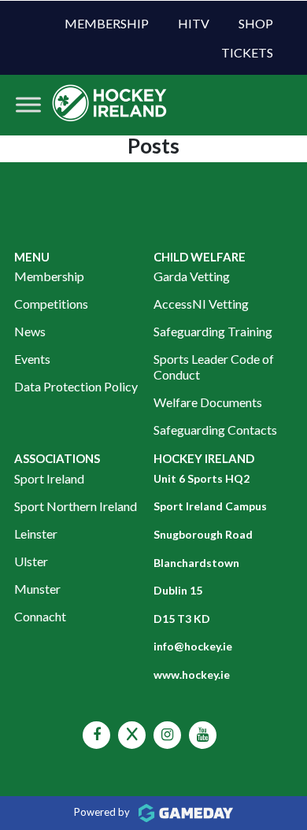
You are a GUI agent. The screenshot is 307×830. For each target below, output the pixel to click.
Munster (37, 588)
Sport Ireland (49, 478)
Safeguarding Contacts (215, 429)
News (30, 331)
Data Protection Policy (76, 386)
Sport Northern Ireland (75, 505)
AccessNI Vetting (201, 303)
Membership (107, 23)
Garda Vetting (192, 276)
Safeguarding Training (213, 331)
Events (32, 358)
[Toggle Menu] (28, 105)
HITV (193, 23)
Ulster (31, 561)
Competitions (51, 303)
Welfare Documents (208, 402)
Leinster (35, 533)
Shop (256, 23)
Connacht (40, 616)
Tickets (247, 52)
